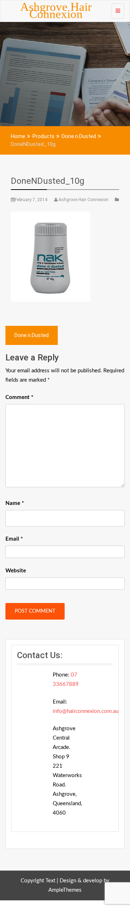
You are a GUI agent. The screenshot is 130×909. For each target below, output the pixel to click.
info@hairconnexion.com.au (85, 711)
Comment (19, 397)
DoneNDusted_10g (47, 181)
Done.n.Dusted (31, 335)
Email (14, 539)
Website (15, 570)
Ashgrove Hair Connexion (56, 10)
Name (14, 503)
